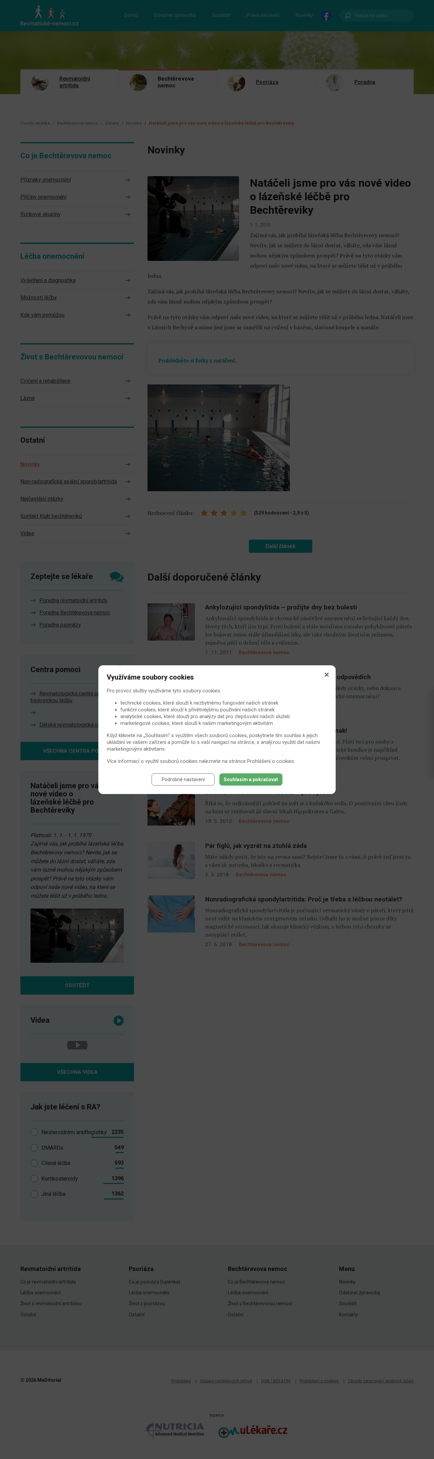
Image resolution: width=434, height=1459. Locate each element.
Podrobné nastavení (183, 779)
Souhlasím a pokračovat (251, 779)
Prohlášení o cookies (270, 761)
